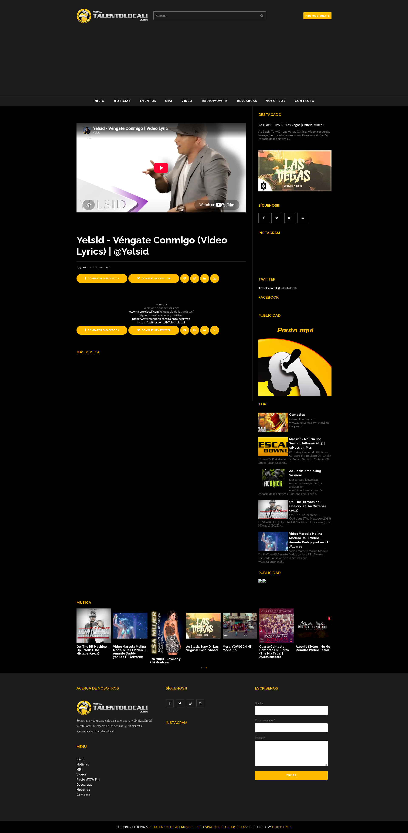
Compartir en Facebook (103, 278)
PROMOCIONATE (317, 15)
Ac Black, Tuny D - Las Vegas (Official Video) (291, 125)
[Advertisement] (204, 63)
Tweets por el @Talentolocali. (277, 288)
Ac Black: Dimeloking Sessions (305, 473)
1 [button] (202, 670)
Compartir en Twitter (155, 278)
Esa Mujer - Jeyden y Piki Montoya (165, 660)
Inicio (99, 101)
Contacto (304, 101)
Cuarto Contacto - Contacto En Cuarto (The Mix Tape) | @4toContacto (274, 652)
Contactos (297, 414)
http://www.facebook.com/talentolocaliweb (161, 318)
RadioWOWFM (215, 101)
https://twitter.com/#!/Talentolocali (161, 322)
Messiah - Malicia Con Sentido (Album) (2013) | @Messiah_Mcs (307, 443)
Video (187, 101)
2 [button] (206, 670)
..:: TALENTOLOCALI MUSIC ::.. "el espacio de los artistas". (199, 827)
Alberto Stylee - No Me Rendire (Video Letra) (313, 648)
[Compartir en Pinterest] (214, 278)
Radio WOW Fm (87, 779)
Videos (81, 774)
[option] (94, 632)
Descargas (247, 101)
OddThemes (282, 827)
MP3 (168, 101)
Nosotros (275, 101)
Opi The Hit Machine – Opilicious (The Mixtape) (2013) (307, 506)
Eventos (148, 101)
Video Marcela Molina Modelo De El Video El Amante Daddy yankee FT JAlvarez (309, 540)
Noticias (122, 101)
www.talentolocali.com (144, 311)
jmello (83, 267)
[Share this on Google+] (184, 278)
